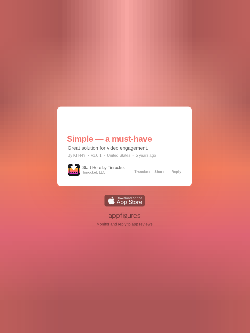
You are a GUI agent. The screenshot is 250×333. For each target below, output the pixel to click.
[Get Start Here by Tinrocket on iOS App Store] (124, 205)
